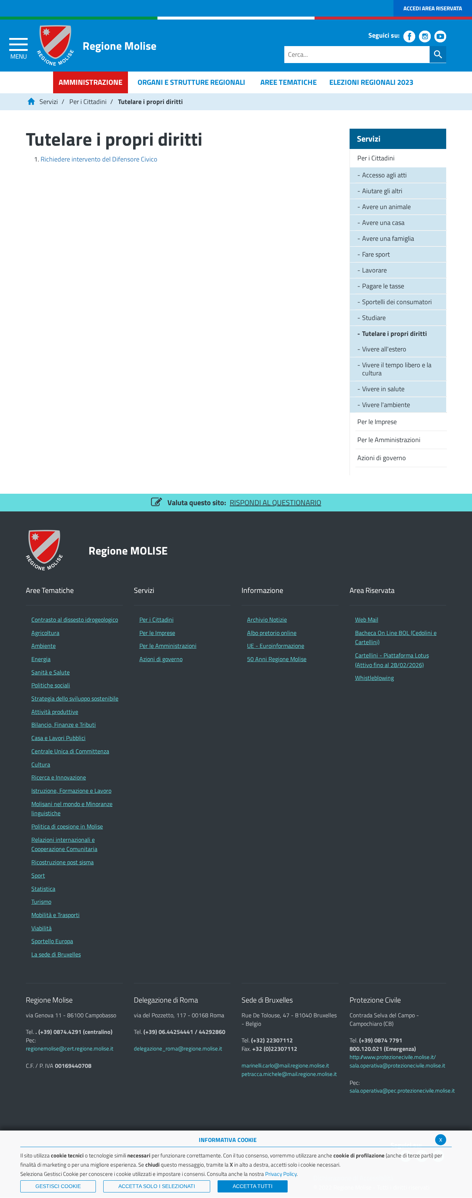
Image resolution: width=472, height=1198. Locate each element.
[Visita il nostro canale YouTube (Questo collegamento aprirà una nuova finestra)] (440, 36)
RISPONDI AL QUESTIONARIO (275, 502)
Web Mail (366, 619)
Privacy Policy (280, 1174)
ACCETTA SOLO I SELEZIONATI (156, 1186)
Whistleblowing (374, 677)
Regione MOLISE (128, 550)
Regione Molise (119, 45)
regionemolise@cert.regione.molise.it (69, 1048)
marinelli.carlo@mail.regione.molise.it (285, 1065)
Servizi (48, 102)
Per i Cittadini (88, 102)
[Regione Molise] (55, 45)
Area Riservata (372, 590)
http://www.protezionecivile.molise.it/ (393, 1057)
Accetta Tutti (253, 1186)
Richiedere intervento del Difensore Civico (99, 159)
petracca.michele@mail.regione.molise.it (289, 1074)
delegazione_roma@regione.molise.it (178, 1048)
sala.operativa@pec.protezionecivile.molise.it (402, 1090)
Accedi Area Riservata (432, 8)
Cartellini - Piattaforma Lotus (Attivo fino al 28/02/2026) (392, 660)
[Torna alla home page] (31, 102)
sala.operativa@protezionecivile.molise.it (397, 1065)
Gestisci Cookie (58, 1186)
